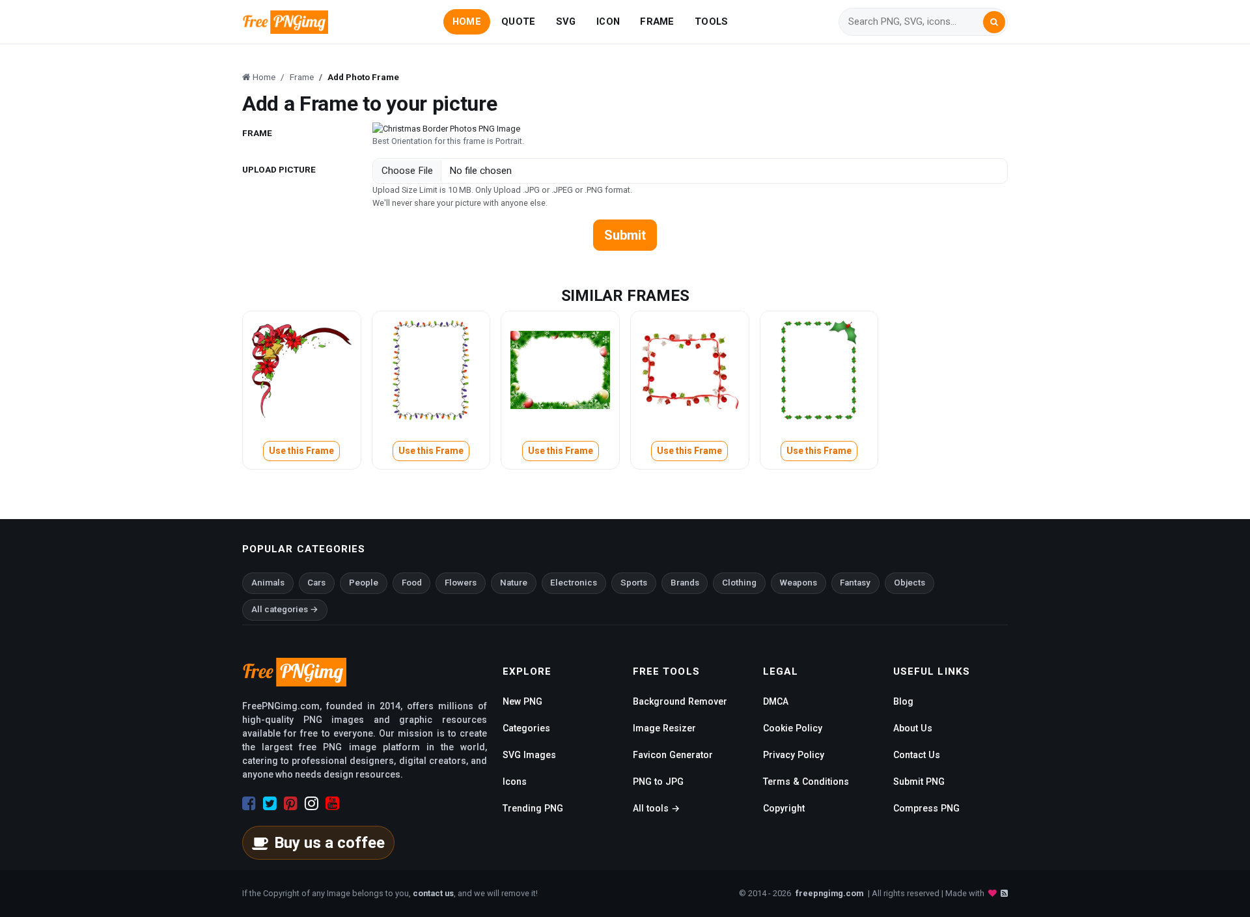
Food (412, 582)
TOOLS (711, 21)
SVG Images (529, 754)
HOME (466, 21)
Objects (909, 582)
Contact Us (916, 754)
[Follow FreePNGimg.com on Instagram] (311, 804)
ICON (608, 21)
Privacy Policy (793, 754)
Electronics (573, 582)
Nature (513, 582)
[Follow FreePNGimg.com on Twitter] (270, 804)
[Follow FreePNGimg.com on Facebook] (249, 804)
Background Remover (680, 701)
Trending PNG (533, 808)
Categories (526, 728)
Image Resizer (664, 728)
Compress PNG (926, 808)
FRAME (657, 21)
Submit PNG (919, 781)
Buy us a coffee (329, 843)
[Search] (994, 22)
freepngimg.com (829, 893)
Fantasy (855, 582)
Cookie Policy (792, 728)
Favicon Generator (673, 754)
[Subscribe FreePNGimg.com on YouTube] (332, 804)
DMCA (775, 701)
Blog (903, 701)
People (363, 582)
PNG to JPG (658, 781)
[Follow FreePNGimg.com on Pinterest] (291, 804)
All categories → (284, 609)
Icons (515, 781)
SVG (566, 21)
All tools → (656, 808)
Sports (633, 582)
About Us (912, 728)
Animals (268, 582)
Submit (625, 235)
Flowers (461, 582)
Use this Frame (301, 450)
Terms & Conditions (806, 781)
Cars (316, 582)
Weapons (798, 582)
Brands (685, 582)
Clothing (739, 582)
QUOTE (518, 21)
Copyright (784, 808)
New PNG (522, 701)
